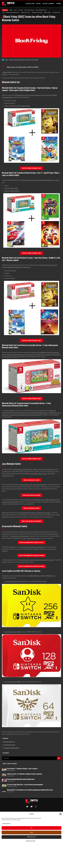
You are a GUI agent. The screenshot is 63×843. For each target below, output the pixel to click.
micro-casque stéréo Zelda (31, 538)
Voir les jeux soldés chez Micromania (31, 521)
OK (58, 758)
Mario (6, 60)
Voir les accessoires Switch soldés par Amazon (31, 555)
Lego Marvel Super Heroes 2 (39, 474)
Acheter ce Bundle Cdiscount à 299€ (31, 168)
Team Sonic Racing (56, 12)
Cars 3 (15, 10)
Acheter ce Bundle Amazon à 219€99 (31, 398)
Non (31, 832)
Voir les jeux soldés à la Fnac (31, 480)
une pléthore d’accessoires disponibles (32, 547)
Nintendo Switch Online (37, 12)
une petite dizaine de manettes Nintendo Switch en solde (37, 560)
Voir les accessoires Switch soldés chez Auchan (31, 566)
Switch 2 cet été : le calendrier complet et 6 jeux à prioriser (24, 774)
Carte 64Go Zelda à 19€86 (13, 682)
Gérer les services (6, 823)
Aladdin (10, 10)
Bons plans (5, 10)
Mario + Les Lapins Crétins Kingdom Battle (17, 106)
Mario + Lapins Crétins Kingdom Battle (11, 12)
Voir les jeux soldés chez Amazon (31, 495)
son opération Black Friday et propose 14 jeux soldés (34, 513)
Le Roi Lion (20, 10)
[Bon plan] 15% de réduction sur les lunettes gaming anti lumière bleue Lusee (30, 790)
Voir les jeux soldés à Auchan (31, 508)
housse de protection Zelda (20, 536)
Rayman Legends (47, 12)
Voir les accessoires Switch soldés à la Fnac (31, 542)
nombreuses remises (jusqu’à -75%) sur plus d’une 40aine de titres (34, 469)
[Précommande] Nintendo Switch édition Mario (21, 779)
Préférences (31, 837)
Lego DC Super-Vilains (29, 10)
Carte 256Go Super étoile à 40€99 (15, 581)
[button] (60, 814)
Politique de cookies (30, 840)
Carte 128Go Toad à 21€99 (12, 632)
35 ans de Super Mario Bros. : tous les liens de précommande (25, 784)
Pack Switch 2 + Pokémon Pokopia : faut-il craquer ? (22, 768)
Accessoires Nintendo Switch (11, 748)
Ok (31, 828)
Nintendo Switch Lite (25, 12)
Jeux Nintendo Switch (9, 745)
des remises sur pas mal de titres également (33, 484)
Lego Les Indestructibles (41, 10)
